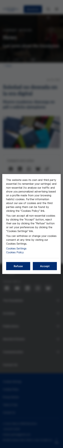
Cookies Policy (15, 252)
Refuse (18, 266)
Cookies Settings (16, 248)
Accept (45, 266)
